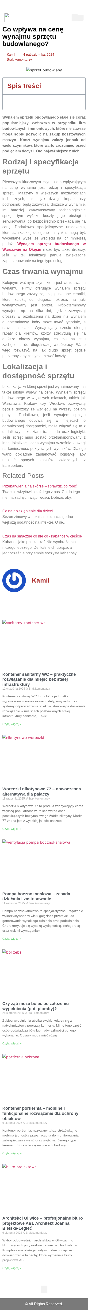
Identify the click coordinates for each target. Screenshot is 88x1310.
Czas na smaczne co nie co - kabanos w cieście (42, 536)
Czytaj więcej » (12, 724)
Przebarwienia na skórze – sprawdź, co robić (39, 486)
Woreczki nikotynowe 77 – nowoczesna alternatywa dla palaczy (41, 791)
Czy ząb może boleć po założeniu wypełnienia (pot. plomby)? (35, 1006)
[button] (75, 17)
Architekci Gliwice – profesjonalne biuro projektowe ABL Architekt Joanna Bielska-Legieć (42, 1223)
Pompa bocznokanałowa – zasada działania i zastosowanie (36, 896)
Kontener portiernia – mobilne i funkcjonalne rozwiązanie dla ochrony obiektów (40, 1113)
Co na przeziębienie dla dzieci (27, 511)
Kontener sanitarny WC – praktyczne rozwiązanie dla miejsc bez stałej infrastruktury (39, 679)
